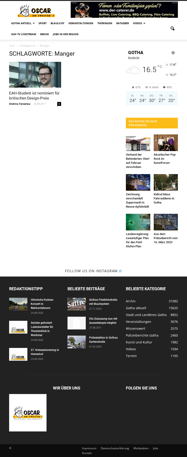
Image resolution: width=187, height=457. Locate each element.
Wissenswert (135, 328)
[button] (172, 28)
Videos (137, 23)
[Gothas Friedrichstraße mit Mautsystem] (77, 304)
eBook (44, 34)
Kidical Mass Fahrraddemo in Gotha (164, 198)
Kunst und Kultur (139, 342)
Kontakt (87, 453)
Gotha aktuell (21, 23)
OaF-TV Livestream (23, 34)
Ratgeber (122, 23)
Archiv (130, 301)
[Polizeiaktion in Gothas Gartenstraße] (77, 342)
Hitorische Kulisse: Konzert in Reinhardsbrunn (42, 304)
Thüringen (104, 23)
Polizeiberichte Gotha (142, 335)
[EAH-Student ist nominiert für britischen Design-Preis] (35, 75)
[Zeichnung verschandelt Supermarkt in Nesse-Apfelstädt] (138, 182)
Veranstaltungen (80, 23)
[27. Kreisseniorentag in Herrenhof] (18, 354)
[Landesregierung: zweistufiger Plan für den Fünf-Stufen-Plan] (138, 222)
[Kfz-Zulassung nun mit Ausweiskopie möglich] (77, 323)
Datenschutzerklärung (115, 448)
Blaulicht (57, 23)
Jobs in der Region (65, 34)
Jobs (155, 448)
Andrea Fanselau (19, 103)
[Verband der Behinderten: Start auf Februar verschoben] (138, 142)
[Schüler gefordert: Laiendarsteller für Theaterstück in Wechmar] (18, 327)
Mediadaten (141, 448)
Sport (43, 23)
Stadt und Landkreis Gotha (146, 315)
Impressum (89, 448)
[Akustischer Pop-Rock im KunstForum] (166, 142)
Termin (131, 356)
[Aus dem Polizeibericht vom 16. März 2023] (166, 222)
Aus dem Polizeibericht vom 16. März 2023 (166, 238)
